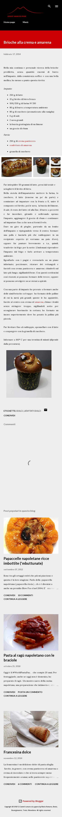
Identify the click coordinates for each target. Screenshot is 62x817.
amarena (39, 302)
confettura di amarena (21, 145)
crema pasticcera (26, 141)
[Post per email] (45, 411)
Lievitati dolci (32, 411)
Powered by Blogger (32, 801)
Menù (25, 22)
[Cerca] (49, 5)
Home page (9, 22)
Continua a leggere (15, 599)
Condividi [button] (9, 415)
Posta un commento (30, 692)
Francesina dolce (17, 752)
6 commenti (25, 784)
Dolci (20, 411)
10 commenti (25, 595)
